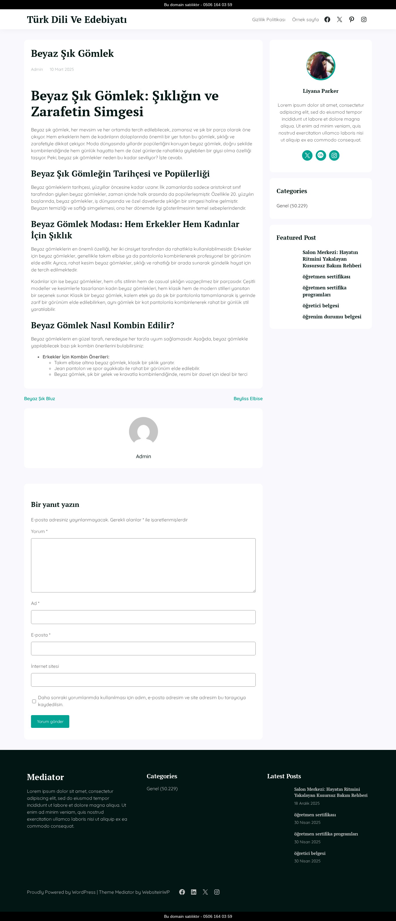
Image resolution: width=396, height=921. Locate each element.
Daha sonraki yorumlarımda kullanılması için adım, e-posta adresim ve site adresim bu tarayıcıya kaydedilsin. (142, 701)
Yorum (39, 531)
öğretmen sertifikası (326, 276)
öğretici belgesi (321, 305)
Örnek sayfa (305, 19)
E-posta (40, 635)
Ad (35, 603)
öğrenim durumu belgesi (332, 316)
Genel (283, 206)
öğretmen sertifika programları (324, 291)
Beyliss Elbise (248, 398)
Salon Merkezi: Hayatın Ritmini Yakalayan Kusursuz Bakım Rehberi (332, 259)
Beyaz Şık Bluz (39, 398)
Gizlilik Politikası (268, 19)
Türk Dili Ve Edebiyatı (77, 19)
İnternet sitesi (45, 666)
